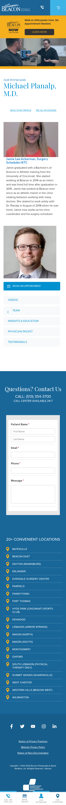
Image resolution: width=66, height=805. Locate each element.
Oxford (17, 656)
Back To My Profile (20, 110)
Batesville (19, 549)
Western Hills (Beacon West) (32, 690)
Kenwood (19, 619)
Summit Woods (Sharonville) (32, 675)
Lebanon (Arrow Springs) (29, 626)
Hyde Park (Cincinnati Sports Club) (32, 610)
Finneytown (20, 593)
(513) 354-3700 (38, 396)
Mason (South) (22, 641)
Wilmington (20, 697)
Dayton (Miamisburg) (26, 564)
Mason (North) (22, 634)
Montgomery (21, 649)
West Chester (22, 682)
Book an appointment (26, 286)
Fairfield (18, 586)
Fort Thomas (21, 601)
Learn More (39, 32)
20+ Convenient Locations (33, 539)
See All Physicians (46, 110)
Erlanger (19, 571)
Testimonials (17, 342)
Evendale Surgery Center (30, 578)
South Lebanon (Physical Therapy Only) (30, 666)
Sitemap (48, 768)
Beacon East (21, 556)
